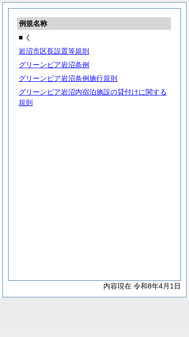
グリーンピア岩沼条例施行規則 (68, 78)
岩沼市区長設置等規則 (54, 51)
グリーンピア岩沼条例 (54, 65)
